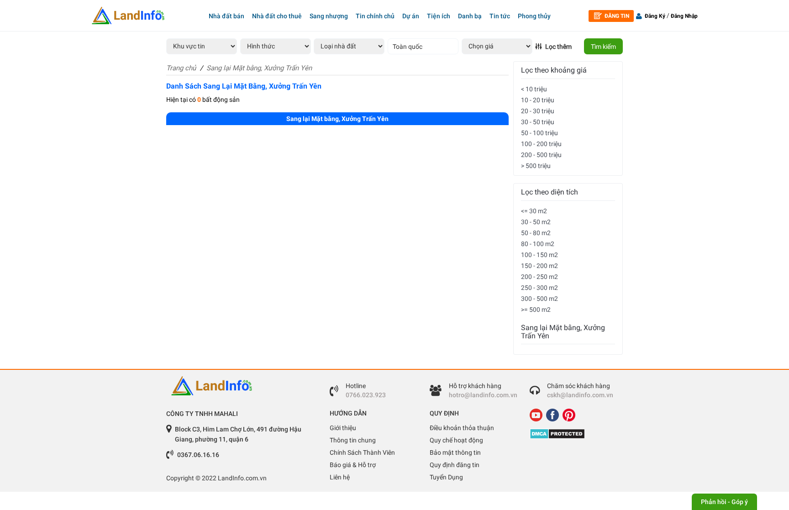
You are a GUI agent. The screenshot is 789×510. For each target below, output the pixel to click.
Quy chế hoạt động (456, 440)
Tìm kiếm (603, 46)
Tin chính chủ (375, 16)
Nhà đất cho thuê (277, 16)
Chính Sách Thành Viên (362, 452)
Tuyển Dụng (446, 477)
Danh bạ (470, 16)
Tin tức (499, 16)
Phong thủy (534, 16)
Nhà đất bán (226, 16)
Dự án (410, 16)
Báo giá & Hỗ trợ (353, 464)
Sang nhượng (329, 16)
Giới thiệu (343, 427)
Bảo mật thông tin (455, 452)
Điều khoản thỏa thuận (462, 427)
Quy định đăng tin (454, 464)
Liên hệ (340, 477)
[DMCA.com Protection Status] (573, 433)
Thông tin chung (353, 440)
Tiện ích (438, 16)
